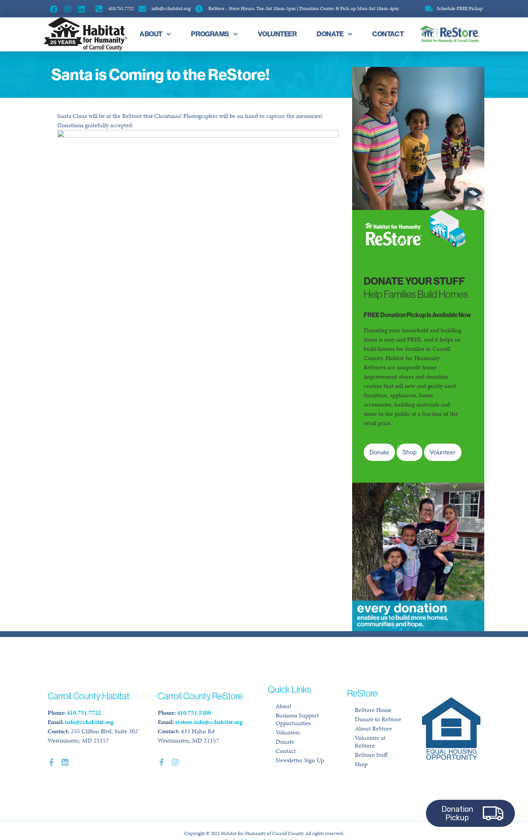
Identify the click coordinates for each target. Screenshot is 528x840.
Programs (210, 33)
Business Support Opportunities (297, 719)
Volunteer (277, 33)
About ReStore (373, 728)
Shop (361, 764)
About (151, 33)
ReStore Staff (371, 754)
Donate (330, 33)
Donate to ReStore (378, 719)
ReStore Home (373, 709)
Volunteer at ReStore (370, 741)
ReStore (448, 34)
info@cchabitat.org (89, 721)
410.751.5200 (194, 712)
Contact (388, 33)
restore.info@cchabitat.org (209, 721)
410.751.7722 (84, 712)
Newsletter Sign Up (300, 760)
